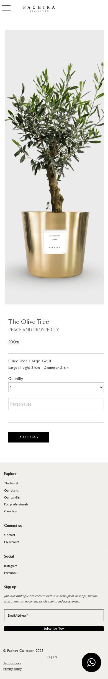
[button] (91, 662)
